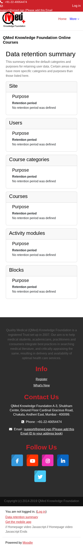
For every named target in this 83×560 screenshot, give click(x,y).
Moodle (28, 542)
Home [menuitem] (62, 19)
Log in (76, 5)
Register (41, 379)
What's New (41, 385)
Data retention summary (21, 517)
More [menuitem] (73, 19)
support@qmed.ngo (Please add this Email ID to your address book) (26, 12)
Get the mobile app (18, 522)
